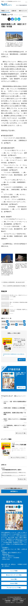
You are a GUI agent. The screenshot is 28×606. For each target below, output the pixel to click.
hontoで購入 (14, 579)
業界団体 (13, 324)
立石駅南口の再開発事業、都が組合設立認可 (13, 282)
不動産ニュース (5, 10)
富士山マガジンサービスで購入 (14, 575)
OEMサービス (15, 600)
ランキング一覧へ (21, 433)
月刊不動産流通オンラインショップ (12, 475)
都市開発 (4, 321)
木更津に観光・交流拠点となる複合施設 (15, 408)
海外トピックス (23, 10)
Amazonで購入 (14, 583)
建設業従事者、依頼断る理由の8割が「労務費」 (15, 414)
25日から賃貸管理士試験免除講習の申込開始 (14, 285)
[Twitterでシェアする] (9, 18)
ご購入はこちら (21, 359)
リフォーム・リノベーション (16, 321)
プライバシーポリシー (10, 602)
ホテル (3, 327)
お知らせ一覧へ (22, 479)
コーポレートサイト (7, 599)
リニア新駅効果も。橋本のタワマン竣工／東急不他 (15, 427)
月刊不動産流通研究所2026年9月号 (9, 472)
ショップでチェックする (18, 457)
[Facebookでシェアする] (12, 19)
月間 (15, 396)
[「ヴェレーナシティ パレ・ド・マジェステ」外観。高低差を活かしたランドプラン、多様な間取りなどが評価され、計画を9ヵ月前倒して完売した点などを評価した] (14, 40)
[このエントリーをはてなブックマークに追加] (19, 18)
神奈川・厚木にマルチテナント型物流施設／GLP (15, 420)
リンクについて (19, 602)
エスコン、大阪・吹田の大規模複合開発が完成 (15, 403)
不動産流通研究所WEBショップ (19, 599)
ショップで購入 (14, 570)
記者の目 (14, 10)
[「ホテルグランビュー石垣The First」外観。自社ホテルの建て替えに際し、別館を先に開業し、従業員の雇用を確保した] (21, 261)
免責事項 (22, 600)
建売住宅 (21, 324)
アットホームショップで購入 (14, 587)
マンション (4, 324)
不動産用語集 (7, 600)
